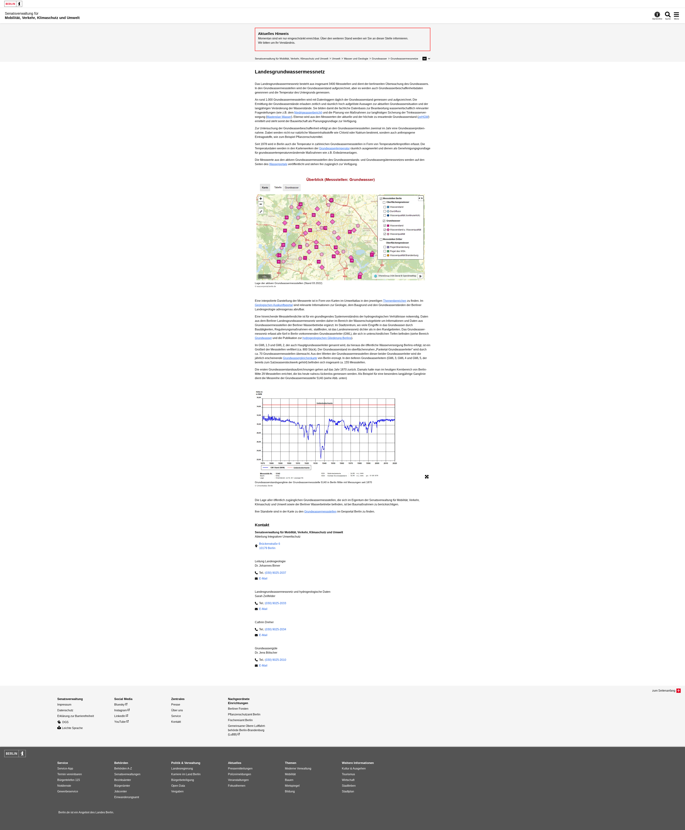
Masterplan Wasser (279, 116)
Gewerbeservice (67, 791)
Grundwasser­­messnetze (404, 58)
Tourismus (348, 774)
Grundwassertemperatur (334, 148)
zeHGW (423, 116)
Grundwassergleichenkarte (300, 358)
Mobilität (290, 774)
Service (176, 716)
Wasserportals (278, 164)
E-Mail (263, 579)
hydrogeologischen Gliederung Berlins (326, 338)
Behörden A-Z (123, 768)
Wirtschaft (348, 779)
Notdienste (64, 785)
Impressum (64, 704)
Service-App (65, 768)
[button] (426, 58)
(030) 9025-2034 (275, 629)
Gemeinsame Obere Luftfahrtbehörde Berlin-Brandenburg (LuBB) (246, 730)
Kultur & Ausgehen (354, 768)
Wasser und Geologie (356, 58)
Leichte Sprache (72, 728)
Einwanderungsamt (126, 797)
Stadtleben (349, 785)
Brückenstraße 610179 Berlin (269, 546)
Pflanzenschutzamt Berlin (244, 714)
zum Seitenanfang (663, 690)
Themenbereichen (394, 300)
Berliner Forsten (238, 708)
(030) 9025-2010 (275, 659)
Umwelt (336, 58)
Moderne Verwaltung (298, 768)
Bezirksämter (122, 779)
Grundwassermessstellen (320, 511)
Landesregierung (182, 768)
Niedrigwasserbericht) (308, 112)
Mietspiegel (292, 785)
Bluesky (119, 704)
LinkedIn (119, 716)
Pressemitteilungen (240, 768)
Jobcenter (120, 791)
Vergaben (177, 791)
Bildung (290, 791)
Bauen (289, 779)
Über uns (177, 710)
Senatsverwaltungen (127, 774)
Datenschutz (65, 710)
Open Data (178, 785)
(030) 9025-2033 (275, 603)
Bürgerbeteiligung (182, 779)
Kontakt (176, 721)
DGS (65, 722)
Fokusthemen (236, 785)
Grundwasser (379, 58)
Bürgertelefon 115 (68, 779)
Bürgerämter (122, 785)
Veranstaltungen (238, 779)
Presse (175, 704)
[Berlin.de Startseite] (13, 4)
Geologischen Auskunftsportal (274, 305)
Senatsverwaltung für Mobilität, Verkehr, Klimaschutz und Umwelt (291, 58)
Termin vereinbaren (69, 774)
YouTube (120, 721)
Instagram (120, 710)
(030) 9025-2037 (275, 572)
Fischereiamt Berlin (240, 720)
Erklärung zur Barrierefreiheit (75, 716)
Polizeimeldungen (239, 774)
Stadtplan (348, 791)
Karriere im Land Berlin (186, 774)
